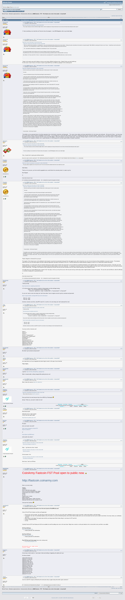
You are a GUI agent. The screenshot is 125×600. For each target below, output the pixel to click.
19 (23, 17)
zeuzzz (4, 576)
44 (55, 17)
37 (46, 17)
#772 (121, 379)
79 (98, 17)
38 (47, 17)
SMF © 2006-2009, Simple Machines (67, 597)
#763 (121, 66)
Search (12, 11)
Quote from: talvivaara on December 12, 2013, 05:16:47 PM (33, 25)
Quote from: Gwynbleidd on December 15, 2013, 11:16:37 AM (33, 392)
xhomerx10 (5, 22)
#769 (121, 348)
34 (42, 17)
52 (64, 17)
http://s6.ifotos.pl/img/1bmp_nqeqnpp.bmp (35, 371)
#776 (121, 440)
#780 (121, 577)
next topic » (120, 588)
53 (66, 17)
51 (63, 17)
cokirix (4, 408)
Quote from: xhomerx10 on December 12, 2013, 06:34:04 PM (33, 143)
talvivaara (5, 141)
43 (53, 17)
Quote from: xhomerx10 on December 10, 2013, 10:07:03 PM (34, 43)
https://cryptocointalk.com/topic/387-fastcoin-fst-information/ (34, 295)
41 (51, 17)
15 (18, 17)
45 (56, 17)
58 (72, 17)
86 (106, 17)
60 (74, 17)
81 (100, 17)
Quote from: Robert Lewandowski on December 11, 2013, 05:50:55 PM (35, 163)
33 (41, 17)
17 (21, 17)
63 (78, 17)
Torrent (18, 9)
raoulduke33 (5, 505)
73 (90, 17)
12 (15, 17)
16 (20, 17)
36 (44, 17)
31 (38, 17)
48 (59, 17)
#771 (121, 369)
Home (5, 11)
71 (88, 17)
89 (2, 18)
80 (99, 17)
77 (95, 17)
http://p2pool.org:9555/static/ (28, 434)
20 (25, 17)
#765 (121, 160)
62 (77, 17)
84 (104, 17)
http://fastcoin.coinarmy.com (40, 480)
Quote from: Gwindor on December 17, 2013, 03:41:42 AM (33, 442)
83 (103, 17)
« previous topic (114, 15)
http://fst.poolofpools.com (27, 529)
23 (28, 17)
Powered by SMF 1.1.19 (56, 597)
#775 (121, 421)
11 (14, 17)
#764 (121, 141)
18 (22, 17)
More (23, 11)
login (14, 7)
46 (57, 17)
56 (69, 17)
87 (107, 17)
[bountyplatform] (5, 456)
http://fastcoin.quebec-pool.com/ (29, 417)
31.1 (16, 9)
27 (33, 17)
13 (16, 17)
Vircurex (77, 158)
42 (52, 17)
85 (105, 17)
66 (82, 17)
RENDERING (5, 468)
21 (26, 17)
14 (17, 17)
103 (5, 18)
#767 (121, 281)
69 (85, 17)
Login (15, 11)
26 (32, 17)
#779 (121, 550)
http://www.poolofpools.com (31, 541)
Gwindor (5, 420)
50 (62, 17)
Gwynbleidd (5, 280)
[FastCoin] (5, 176)
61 (75, 17)
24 (30, 17)
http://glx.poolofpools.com (27, 535)
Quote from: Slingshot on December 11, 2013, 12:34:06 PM (33, 68)
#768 (121, 305)
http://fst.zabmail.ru (26, 429)
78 (96, 17)
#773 (121, 390)
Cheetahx (5, 160)
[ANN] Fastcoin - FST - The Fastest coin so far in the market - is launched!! (49, 13)
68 (84, 17)
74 (91, 17)
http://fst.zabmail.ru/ (38, 382)
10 (12, 17)
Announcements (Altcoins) (26, 13)
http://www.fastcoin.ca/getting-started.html (31, 286)
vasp (4, 304)
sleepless (5, 389)
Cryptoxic (5, 550)
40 (50, 17)
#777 (121, 469)
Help (9, 11)
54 (67, 17)
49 (61, 17)
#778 (121, 506)
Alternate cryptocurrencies (14, 13)
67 (83, 17)
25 (31, 17)
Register (19, 11)
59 (73, 17)
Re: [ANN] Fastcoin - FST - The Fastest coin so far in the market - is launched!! (42, 22)
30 (37, 17)
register (17, 7)
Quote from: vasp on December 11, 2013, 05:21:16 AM (32, 42)
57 (71, 17)
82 (101, 17)
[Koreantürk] (5, 428)
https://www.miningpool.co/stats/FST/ (30, 428)
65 (80, 17)
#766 (121, 182)
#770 (121, 358)
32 (39, 17)
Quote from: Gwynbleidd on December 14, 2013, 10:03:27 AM (33, 307)
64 (79, 17)
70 (87, 17)
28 (34, 17)
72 (89, 17)
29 (36, 17)
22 (27, 17)
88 (109, 17)
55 (68, 17)
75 (93, 17)
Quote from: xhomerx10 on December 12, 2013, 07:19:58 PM (33, 185)
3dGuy (4, 358)
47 (58, 17)
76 (94, 17)
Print (121, 18)
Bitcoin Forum (5, 13)
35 (43, 17)
